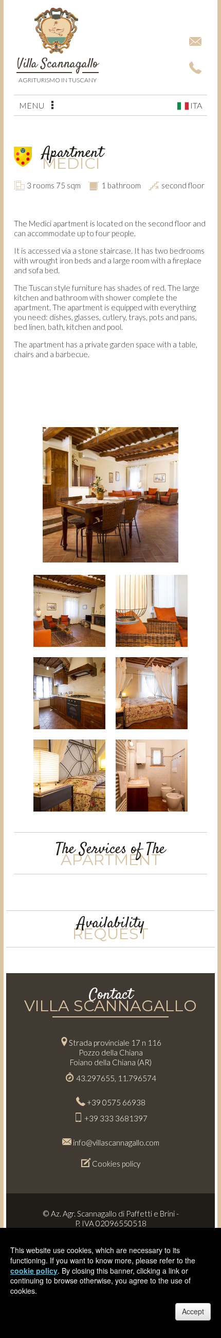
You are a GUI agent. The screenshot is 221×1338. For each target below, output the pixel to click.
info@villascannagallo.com (116, 1142)
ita (195, 105)
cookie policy (34, 1270)
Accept (193, 1311)
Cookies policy (116, 1163)
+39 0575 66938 (116, 1102)
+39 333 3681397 (116, 1118)
